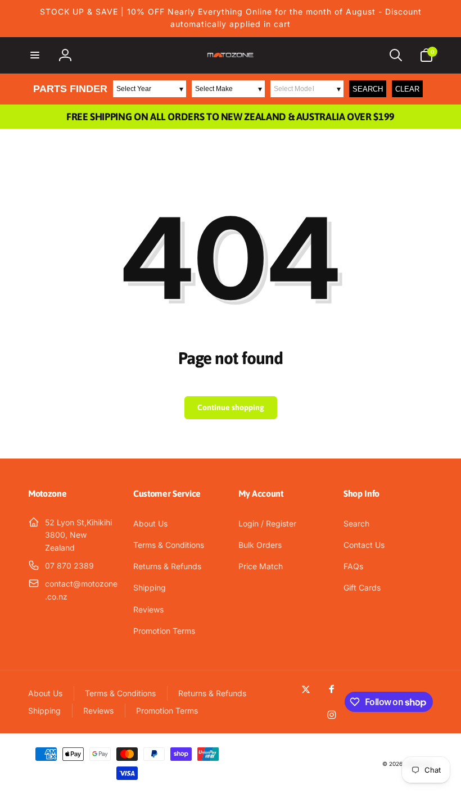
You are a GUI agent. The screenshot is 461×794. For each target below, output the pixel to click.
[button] (34, 55)
